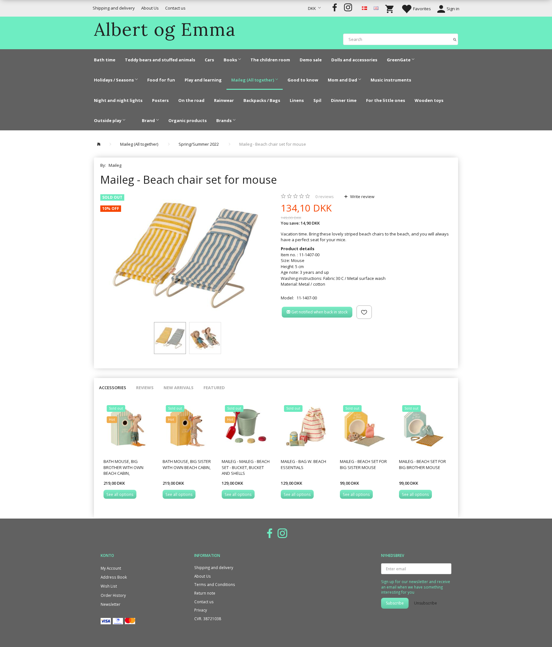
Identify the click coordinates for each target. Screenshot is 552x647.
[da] (364, 7)
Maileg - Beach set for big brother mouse (422, 464)
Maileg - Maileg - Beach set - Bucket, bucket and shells (246, 467)
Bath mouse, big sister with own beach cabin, (187, 464)
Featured (214, 387)
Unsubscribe (425, 603)
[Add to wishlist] (364, 312)
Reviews (145, 387)
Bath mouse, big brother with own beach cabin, (123, 467)
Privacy (200, 609)
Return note (204, 593)
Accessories (112, 387)
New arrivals (179, 387)
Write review (361, 196)
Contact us (175, 8)
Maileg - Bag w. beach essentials (303, 464)
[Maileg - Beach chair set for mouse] (185, 255)
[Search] (454, 39)
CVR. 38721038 (207, 618)
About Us (150, 8)
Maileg (115, 165)
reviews (324, 196)
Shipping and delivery (114, 8)
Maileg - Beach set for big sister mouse (363, 464)
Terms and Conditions (214, 584)
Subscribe (395, 603)
